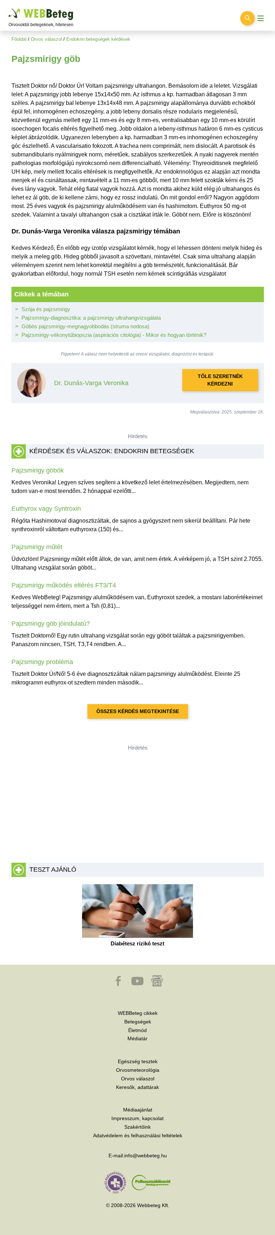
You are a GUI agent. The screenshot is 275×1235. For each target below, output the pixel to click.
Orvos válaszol (46, 39)
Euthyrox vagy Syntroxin (46, 508)
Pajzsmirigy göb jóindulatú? (50, 623)
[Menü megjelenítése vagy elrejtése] (261, 18)
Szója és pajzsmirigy (45, 309)
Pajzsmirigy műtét (36, 547)
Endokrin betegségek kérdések (98, 39)
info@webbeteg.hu (145, 1155)
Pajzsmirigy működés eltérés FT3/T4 (63, 585)
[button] (119, 984)
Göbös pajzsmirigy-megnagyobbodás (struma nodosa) (85, 326)
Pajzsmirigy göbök (37, 470)
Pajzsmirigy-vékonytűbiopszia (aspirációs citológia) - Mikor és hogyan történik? (113, 335)
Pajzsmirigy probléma (42, 661)
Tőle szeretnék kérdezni (220, 380)
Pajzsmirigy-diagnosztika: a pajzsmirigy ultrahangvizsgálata (91, 318)
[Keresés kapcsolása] (247, 18)
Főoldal (18, 39)
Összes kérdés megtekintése (137, 711)
